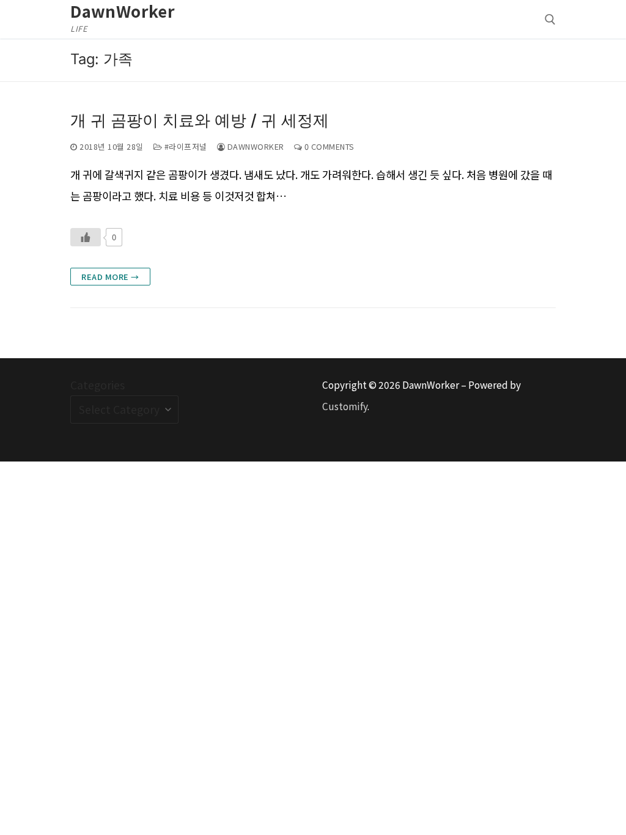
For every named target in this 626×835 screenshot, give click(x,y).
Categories (97, 384)
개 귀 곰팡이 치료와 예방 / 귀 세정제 (199, 120)
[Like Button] (85, 237)
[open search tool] (550, 19)
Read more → (110, 276)
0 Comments (328, 146)
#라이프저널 (184, 146)
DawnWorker (122, 11)
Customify (344, 406)
